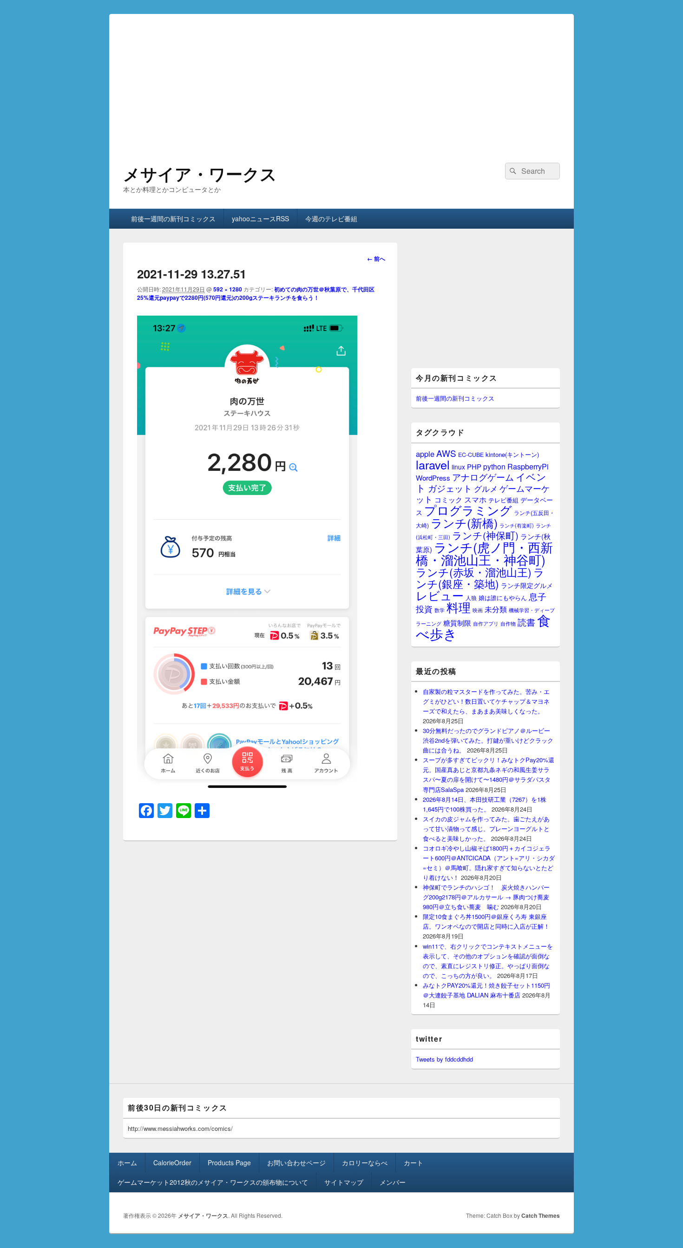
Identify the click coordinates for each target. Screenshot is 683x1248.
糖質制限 (457, 622)
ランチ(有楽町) (516, 525)
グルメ (486, 488)
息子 (537, 596)
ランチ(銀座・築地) (480, 577)
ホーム (127, 1162)
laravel (433, 464)
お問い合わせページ (296, 1162)
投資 (424, 608)
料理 (459, 607)
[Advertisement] (341, 79)
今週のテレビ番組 (331, 218)
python (494, 466)
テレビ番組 (503, 499)
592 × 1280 (227, 289)
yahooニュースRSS (260, 218)
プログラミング (468, 509)
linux (458, 466)
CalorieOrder (172, 1162)
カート (413, 1162)
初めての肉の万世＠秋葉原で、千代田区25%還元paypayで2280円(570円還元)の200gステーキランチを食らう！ (255, 293)
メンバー (393, 1182)
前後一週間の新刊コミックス (173, 218)
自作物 (508, 623)
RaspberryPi (528, 466)
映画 (478, 610)
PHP (474, 466)
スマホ (475, 499)
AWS (446, 453)
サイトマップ (343, 1182)
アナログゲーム (483, 476)
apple (425, 453)
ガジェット (450, 488)
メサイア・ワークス (200, 173)
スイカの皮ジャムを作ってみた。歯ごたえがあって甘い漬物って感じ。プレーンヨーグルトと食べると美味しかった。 (486, 828)
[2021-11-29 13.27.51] (247, 789)
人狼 (471, 597)
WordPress (433, 477)
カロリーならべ (364, 1162)
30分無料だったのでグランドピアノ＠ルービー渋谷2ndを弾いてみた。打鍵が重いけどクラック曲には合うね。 (488, 740)
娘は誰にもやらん (503, 597)
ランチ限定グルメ (527, 585)
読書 (526, 621)
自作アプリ (486, 623)
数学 (439, 610)
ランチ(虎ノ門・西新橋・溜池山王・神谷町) (484, 553)
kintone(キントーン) (512, 454)
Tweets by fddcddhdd (444, 1059)
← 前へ (376, 258)
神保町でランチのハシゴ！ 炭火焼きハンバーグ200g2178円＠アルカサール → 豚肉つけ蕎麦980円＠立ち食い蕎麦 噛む (486, 897)
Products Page (229, 1162)
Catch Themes (540, 1215)
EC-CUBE (471, 454)
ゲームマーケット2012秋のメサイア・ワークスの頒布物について (213, 1182)
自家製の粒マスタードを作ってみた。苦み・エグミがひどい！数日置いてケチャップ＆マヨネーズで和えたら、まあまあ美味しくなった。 (486, 701)
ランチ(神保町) (485, 535)
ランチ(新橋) (464, 522)
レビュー (440, 595)
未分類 (496, 609)
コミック (448, 499)
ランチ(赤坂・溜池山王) (474, 572)
